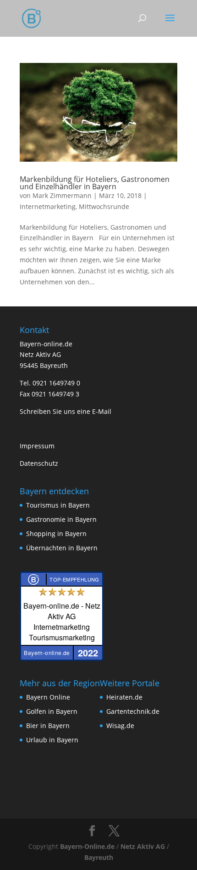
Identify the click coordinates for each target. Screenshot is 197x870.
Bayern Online (48, 697)
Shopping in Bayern (56, 533)
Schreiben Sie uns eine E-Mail (65, 411)
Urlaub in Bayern (52, 739)
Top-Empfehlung (74, 579)
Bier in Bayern (48, 725)
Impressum (37, 445)
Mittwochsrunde (104, 206)
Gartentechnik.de (132, 711)
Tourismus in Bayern (58, 505)
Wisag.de (120, 725)
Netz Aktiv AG (142, 846)
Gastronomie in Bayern (61, 519)
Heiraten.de (124, 697)
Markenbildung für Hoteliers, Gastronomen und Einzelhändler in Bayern (95, 183)
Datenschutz (39, 463)
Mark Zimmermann (62, 195)
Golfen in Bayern (51, 711)
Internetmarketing (48, 206)
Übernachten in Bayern (62, 547)
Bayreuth (98, 857)
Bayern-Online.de (87, 846)
